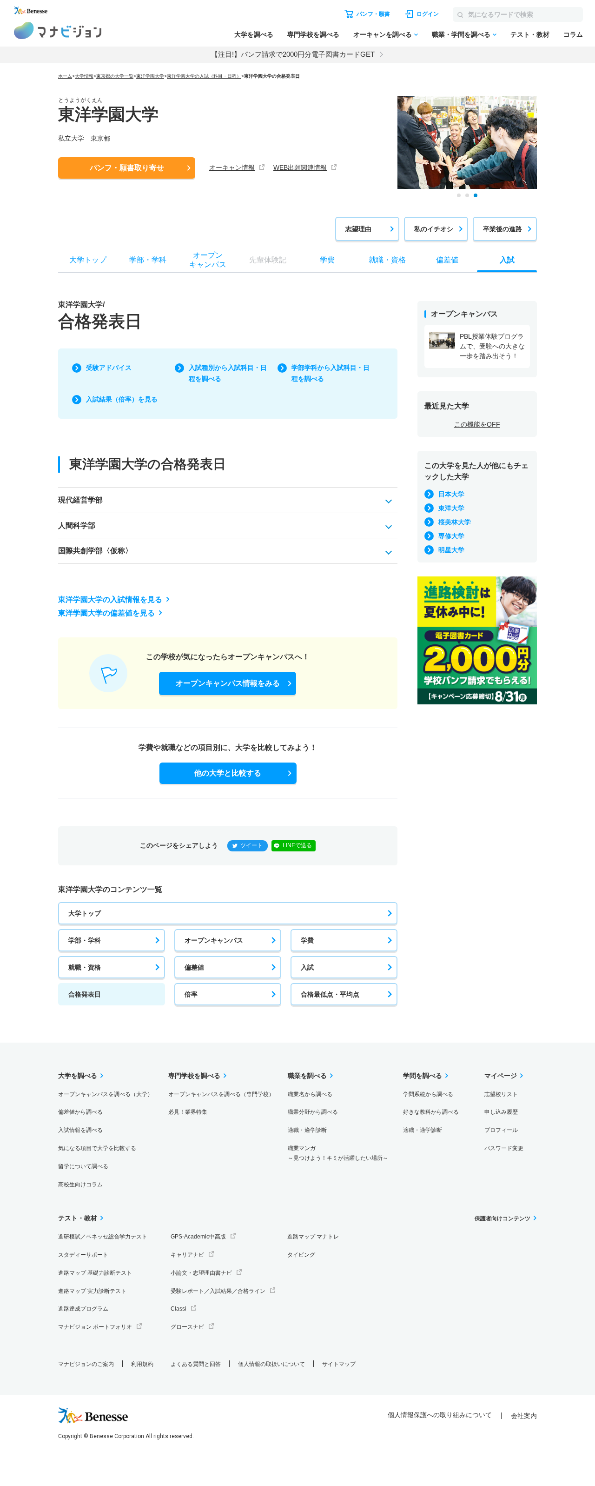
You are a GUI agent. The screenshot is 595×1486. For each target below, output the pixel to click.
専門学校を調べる (313, 34)
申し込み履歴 (501, 1112)
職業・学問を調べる (461, 34)
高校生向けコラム (80, 1184)
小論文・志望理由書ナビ (201, 1273)
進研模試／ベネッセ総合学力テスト (102, 1236)
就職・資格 (84, 967)
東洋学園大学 (150, 76)
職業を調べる (307, 1075)
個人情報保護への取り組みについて (440, 1415)
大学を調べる (253, 34)
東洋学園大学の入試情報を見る (110, 599)
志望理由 (358, 229)
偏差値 (194, 967)
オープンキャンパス (214, 940)
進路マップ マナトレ (313, 1236)
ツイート (251, 845)
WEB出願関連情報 (300, 167)
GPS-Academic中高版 (198, 1236)
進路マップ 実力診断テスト (92, 1291)
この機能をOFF (477, 424)
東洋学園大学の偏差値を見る (106, 613)
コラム (573, 34)
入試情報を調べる (80, 1130)
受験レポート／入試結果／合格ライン (218, 1291)
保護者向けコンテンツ (502, 1218)
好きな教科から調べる (431, 1112)
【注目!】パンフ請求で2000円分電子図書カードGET (293, 54)
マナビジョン (58, 30)
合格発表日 (84, 994)
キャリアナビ (187, 1255)
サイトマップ (339, 1364)
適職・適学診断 (307, 1130)
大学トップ (84, 913)
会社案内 (524, 1415)
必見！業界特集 (187, 1112)
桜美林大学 (454, 522)
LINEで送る (297, 845)
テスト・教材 (529, 34)
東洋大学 (451, 508)
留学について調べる (83, 1166)
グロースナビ (187, 1327)
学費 (307, 940)
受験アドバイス (109, 367)
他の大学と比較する (227, 773)
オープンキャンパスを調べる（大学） (105, 1094)
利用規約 (142, 1364)
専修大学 (451, 536)
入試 (307, 967)
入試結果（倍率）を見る (122, 399)
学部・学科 (84, 940)
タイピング (301, 1255)
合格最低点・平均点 (330, 994)
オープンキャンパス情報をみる (228, 683)
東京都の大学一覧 (114, 76)
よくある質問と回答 (196, 1364)
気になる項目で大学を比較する (97, 1148)
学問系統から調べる (428, 1094)
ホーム (65, 76)
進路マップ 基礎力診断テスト (95, 1273)
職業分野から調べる (313, 1112)
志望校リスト (501, 1094)
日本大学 (451, 494)
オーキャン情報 (232, 167)
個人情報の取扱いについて (271, 1364)
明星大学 (451, 550)
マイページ (500, 1075)
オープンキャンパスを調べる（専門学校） (221, 1094)
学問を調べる (422, 1075)
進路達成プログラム (83, 1308)
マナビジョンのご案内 (86, 1364)
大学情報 (84, 76)
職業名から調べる (310, 1094)
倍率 (191, 994)
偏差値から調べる (80, 1112)
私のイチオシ (433, 229)
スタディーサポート (83, 1255)
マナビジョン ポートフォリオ (95, 1327)
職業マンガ (338, 1153)
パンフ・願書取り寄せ (127, 168)
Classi (178, 1308)
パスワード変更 (503, 1148)
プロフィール (501, 1130)
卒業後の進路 (502, 229)
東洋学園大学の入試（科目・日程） (204, 76)
